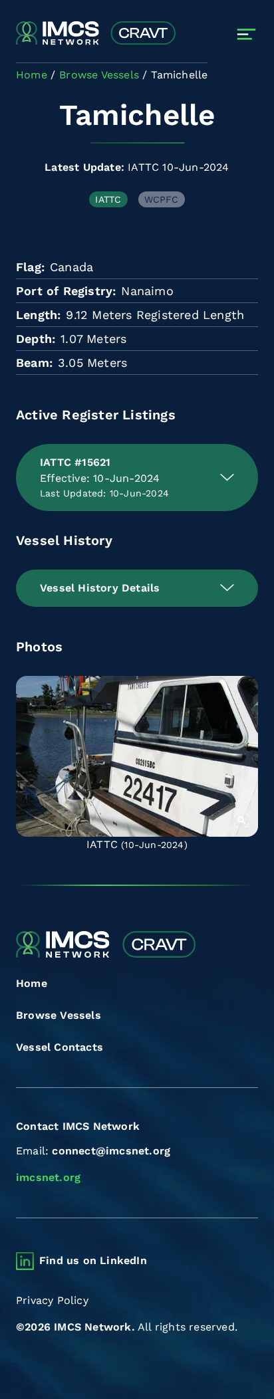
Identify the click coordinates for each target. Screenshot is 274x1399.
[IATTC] (137, 756)
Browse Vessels (58, 1015)
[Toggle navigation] (246, 34)
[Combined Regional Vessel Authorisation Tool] (96, 34)
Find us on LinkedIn (93, 1260)
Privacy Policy (52, 1300)
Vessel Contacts (59, 1047)
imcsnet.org (48, 1177)
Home (31, 983)
